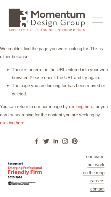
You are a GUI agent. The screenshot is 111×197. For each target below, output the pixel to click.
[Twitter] (46, 141)
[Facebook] (37, 141)
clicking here (81, 106)
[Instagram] (65, 141)
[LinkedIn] (56, 141)
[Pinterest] (75, 141)
